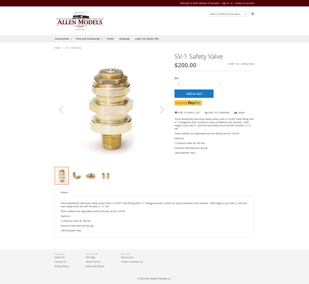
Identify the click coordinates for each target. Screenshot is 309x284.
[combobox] (228, 14)
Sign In (225, 3)
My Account (127, 257)
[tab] (64, 192)
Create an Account (244, 3)
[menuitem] (62, 38)
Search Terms (93, 261)
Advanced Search (95, 266)
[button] (61, 110)
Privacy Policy (62, 266)
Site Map (90, 257)
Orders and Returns (132, 261)
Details (64, 192)
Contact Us (60, 261)
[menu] (155, 38)
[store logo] (80, 20)
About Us (60, 257)
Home (57, 48)
